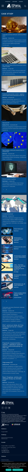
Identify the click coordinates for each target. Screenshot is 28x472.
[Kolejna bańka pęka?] (7, 231)
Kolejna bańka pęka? (18, 229)
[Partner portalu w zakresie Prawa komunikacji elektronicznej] (15, 424)
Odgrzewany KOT (6, 122)
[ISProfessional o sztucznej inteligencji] (7, 277)
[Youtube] (9, 408)
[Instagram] (6, 408)
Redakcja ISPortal (6, 124)
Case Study (4, 32)
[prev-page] (2, 190)
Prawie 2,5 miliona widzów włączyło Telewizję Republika (20, 294)
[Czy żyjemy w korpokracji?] (14, 203)
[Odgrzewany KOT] (14, 113)
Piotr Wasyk (16, 271)
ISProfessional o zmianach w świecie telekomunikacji (20, 256)
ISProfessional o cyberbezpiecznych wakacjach (18, 239)
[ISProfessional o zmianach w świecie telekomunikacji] (7, 258)
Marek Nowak (5, 181)
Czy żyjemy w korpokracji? (8, 214)
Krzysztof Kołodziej (17, 297)
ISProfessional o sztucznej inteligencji (20, 275)
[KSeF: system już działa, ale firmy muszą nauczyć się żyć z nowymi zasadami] (14, 55)
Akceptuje (8, 469)
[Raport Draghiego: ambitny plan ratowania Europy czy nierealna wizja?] (14, 140)
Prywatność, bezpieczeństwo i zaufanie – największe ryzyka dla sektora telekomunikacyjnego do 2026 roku (13, 345)
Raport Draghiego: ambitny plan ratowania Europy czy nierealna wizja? (12, 378)
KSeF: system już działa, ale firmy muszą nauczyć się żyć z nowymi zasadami (13, 326)
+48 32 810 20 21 (5, 452)
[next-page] (5, 190)
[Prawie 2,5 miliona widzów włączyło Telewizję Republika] (7, 295)
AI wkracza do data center (20, 247)
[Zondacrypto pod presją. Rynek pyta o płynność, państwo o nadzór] (14, 25)
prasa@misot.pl (5, 450)
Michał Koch (5, 38)
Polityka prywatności (18, 469)
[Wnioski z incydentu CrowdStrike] (14, 169)
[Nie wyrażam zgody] (26, 466)
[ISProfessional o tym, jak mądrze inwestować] (7, 286)
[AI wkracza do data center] (7, 249)
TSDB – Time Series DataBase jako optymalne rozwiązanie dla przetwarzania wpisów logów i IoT (19, 267)
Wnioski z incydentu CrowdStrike (9, 179)
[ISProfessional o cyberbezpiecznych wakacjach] (7, 240)
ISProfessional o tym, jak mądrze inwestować (19, 284)
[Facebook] (2, 408)
